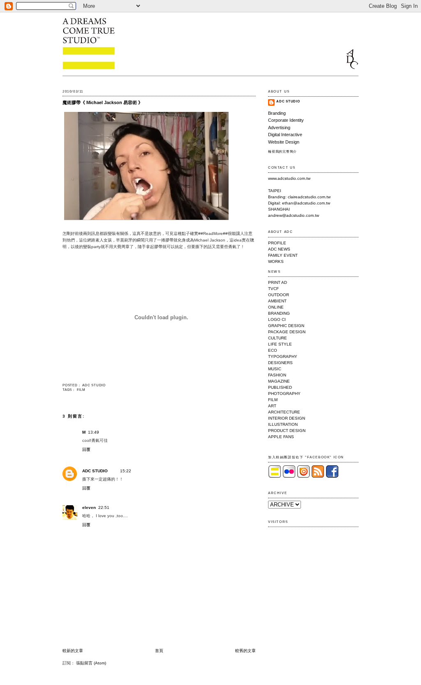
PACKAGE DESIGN (286, 332)
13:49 (93, 432)
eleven (89, 507)
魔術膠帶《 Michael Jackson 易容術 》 (102, 102)
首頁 (159, 650)
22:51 (103, 507)
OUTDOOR (278, 295)
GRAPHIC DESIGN (286, 325)
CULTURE (277, 338)
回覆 (86, 449)
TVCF (273, 288)
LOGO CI (277, 319)
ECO (272, 350)
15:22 (125, 471)
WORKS (276, 261)
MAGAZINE (279, 381)
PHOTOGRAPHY (284, 393)
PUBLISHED (280, 387)
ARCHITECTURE (284, 412)
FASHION (277, 375)
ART (272, 406)
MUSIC (274, 369)
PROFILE (277, 243)
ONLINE (276, 307)
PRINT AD (277, 282)
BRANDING (279, 313)
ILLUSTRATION (283, 424)
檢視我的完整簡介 (282, 151)
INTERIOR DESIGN (286, 418)
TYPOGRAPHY (282, 356)
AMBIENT (277, 301)
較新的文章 (72, 650)
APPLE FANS (281, 436)
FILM (81, 390)
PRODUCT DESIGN (286, 430)
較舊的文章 (245, 650)
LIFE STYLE (280, 344)
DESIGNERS (280, 362)
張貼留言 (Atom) (91, 663)
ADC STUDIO (95, 471)
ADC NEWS (279, 249)
